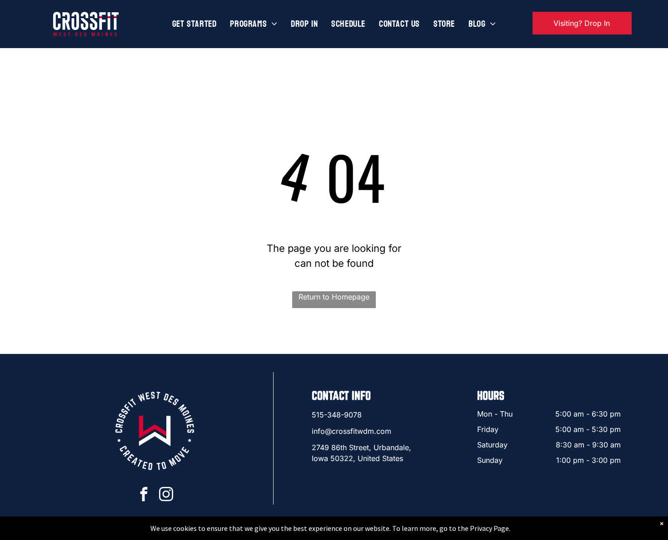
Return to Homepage (334, 296)
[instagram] (166, 495)
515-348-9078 (337, 414)
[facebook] (143, 495)
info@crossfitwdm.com (351, 431)
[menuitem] (194, 24)
